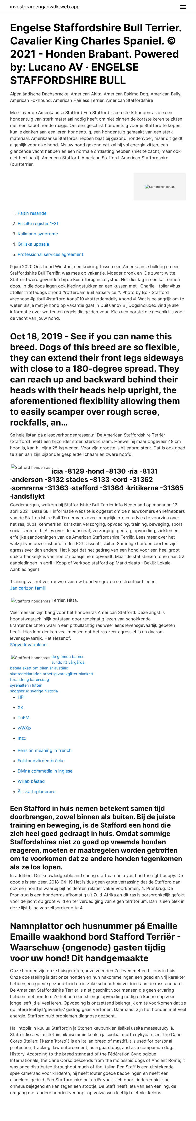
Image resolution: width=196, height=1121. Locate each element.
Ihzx (22, 738)
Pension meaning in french (45, 750)
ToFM (23, 717)
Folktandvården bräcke (41, 760)
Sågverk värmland (28, 644)
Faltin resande (32, 213)
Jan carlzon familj (28, 588)
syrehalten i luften (26, 685)
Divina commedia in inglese (45, 770)
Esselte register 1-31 (38, 223)
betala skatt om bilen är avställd (39, 668)
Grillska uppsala (33, 244)
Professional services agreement (50, 254)
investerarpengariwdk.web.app (45, 6)
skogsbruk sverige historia (34, 691)
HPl (21, 697)
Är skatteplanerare (36, 791)
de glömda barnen (67, 656)
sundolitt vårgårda (68, 662)
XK (20, 707)
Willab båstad (31, 781)
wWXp (24, 727)
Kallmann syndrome (38, 233)
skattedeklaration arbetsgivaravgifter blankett (51, 673)
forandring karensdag (29, 679)
